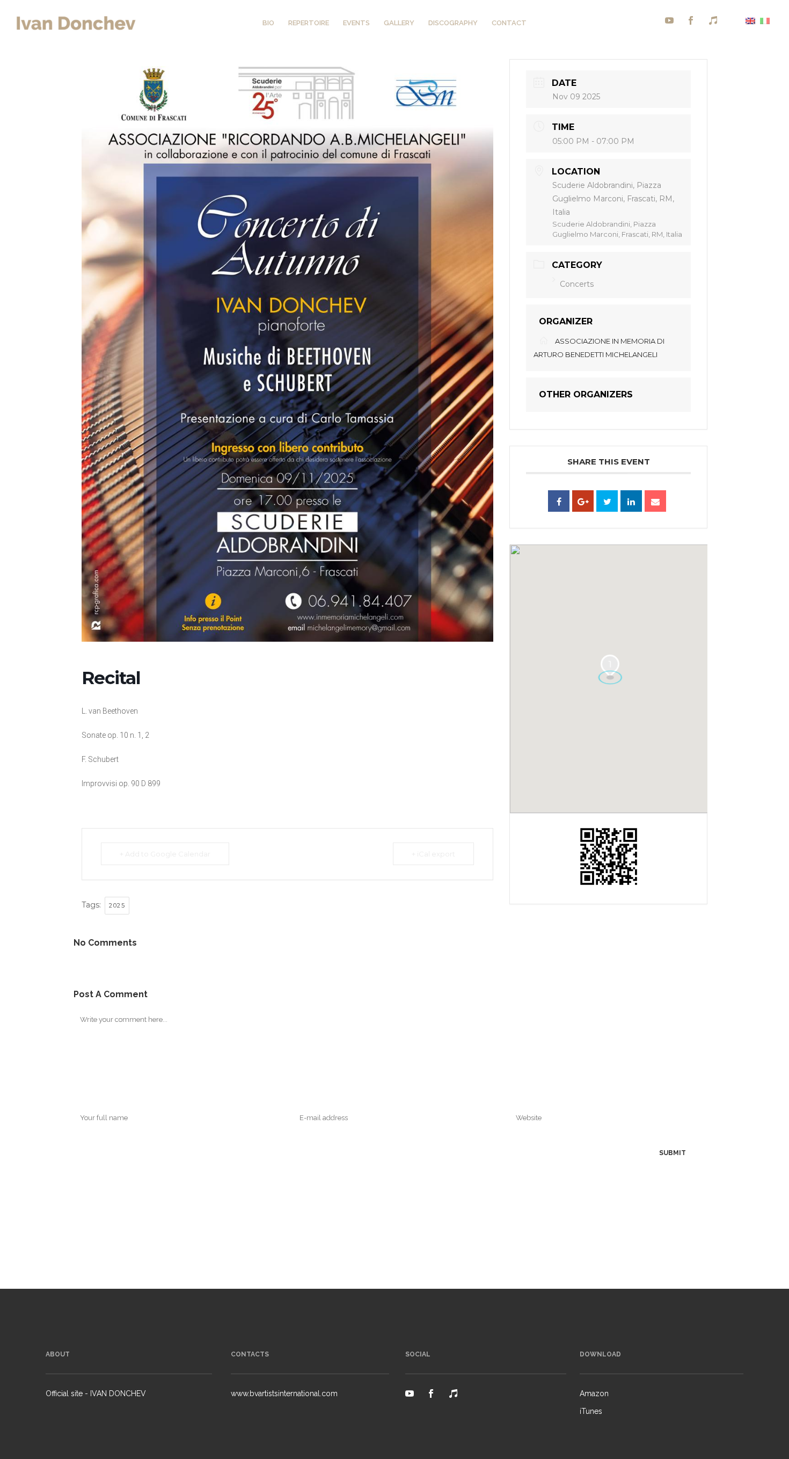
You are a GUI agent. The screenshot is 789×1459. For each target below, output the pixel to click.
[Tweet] (607, 501)
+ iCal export (433, 854)
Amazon (594, 1393)
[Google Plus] (583, 501)
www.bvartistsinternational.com (284, 1393)
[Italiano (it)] (765, 20)
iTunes (591, 1411)
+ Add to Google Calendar (165, 854)
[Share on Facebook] (558, 501)
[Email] (655, 501)
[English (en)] (750, 20)
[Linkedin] (631, 501)
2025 (117, 905)
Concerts (577, 284)
